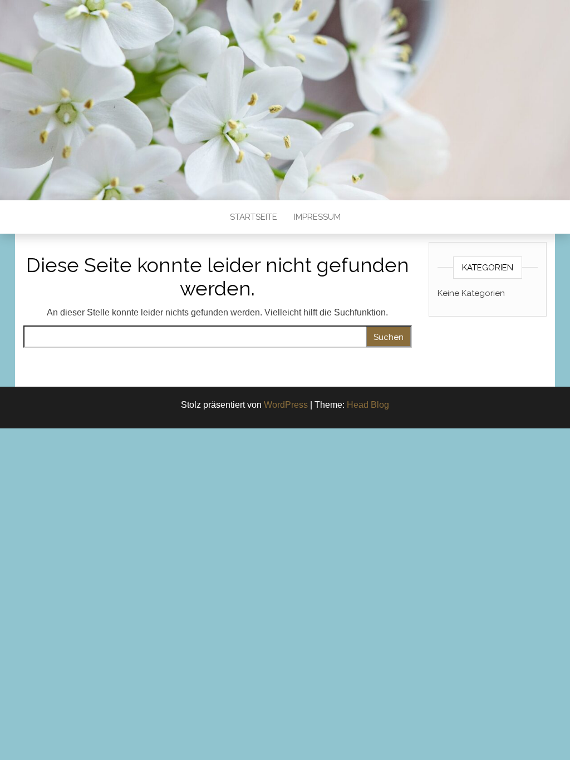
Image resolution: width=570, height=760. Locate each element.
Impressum (317, 217)
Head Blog (368, 404)
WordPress (286, 404)
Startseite (253, 217)
